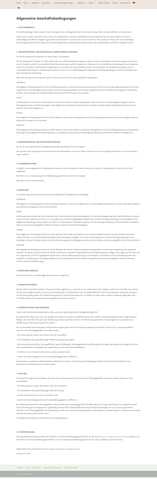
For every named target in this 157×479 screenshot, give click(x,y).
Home (18, 3)
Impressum (36, 468)
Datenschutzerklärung (52, 468)
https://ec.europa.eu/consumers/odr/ (114, 436)
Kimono (115, 3)
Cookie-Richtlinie (70, 468)
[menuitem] (135, 4)
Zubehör (80, 3)
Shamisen (35, 3)
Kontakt (19, 468)
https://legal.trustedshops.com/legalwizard (61, 449)
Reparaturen (125, 3)
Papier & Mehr (104, 3)
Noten (91, 3)
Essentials (45, 3)
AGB (27, 468)
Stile (25, 3)
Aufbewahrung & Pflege (63, 3)
